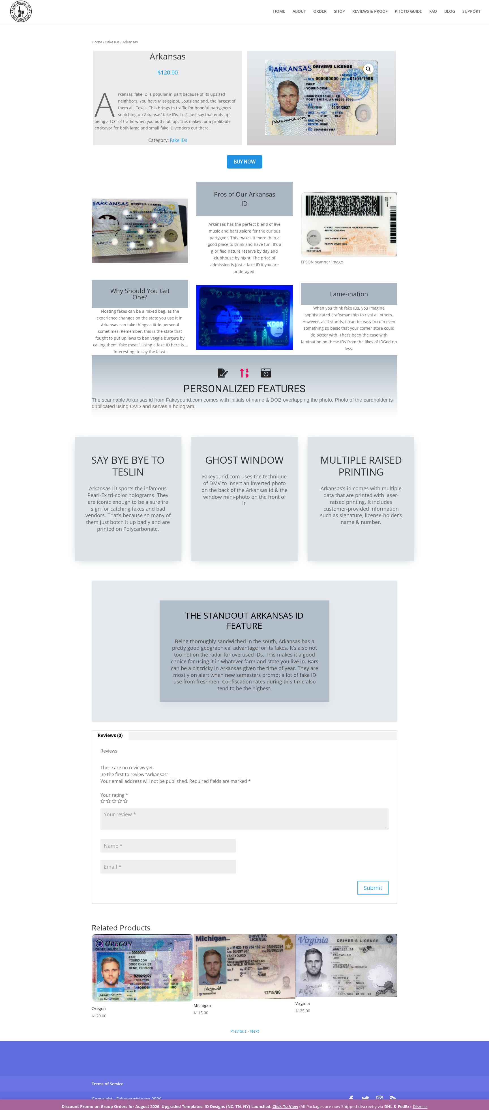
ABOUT (299, 11)
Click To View (285, 1106)
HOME (279, 11)
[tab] (110, 735)
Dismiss (420, 1106)
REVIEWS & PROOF (369, 11)
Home (97, 41)
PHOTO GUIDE (408, 11)
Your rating (114, 795)
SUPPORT (471, 11)
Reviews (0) (110, 735)
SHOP (339, 11)
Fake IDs (112, 41)
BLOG (449, 11)
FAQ (433, 11)
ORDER (320, 11)
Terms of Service (107, 1083)
